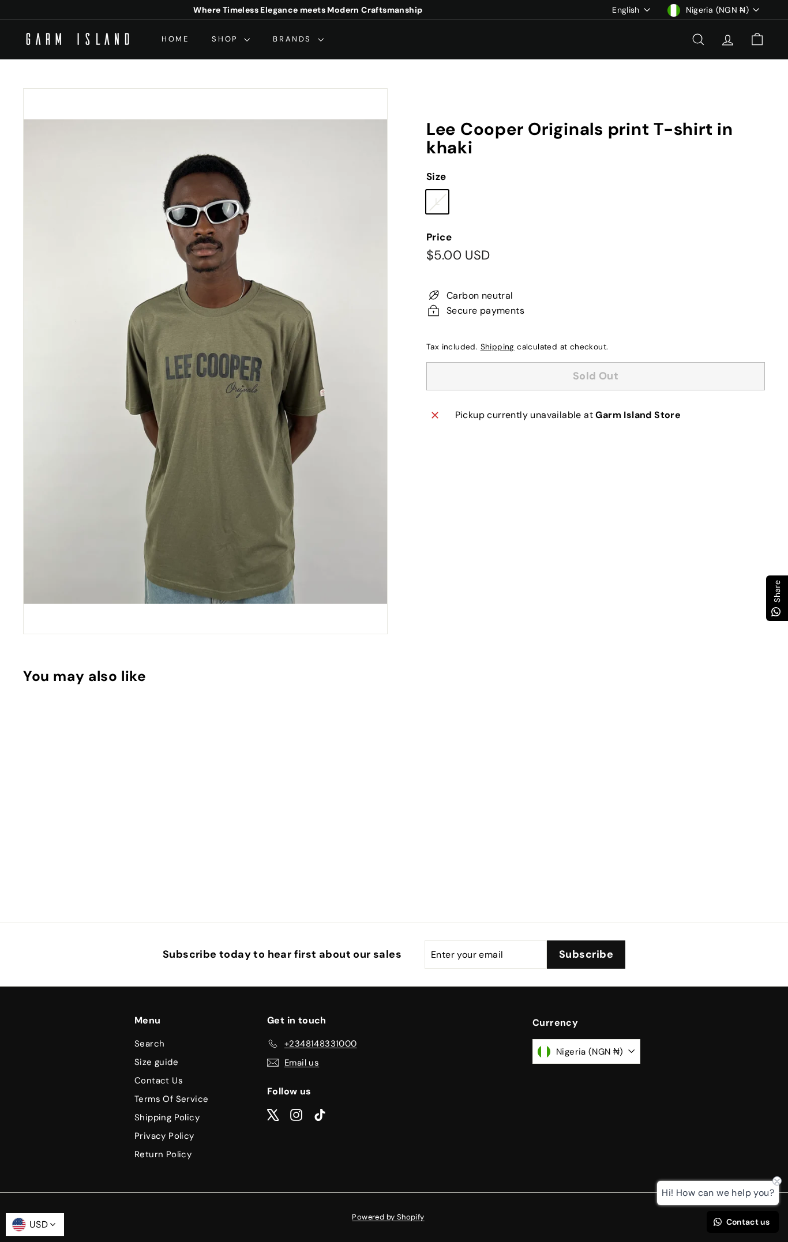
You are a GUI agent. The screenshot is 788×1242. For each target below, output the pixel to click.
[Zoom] (205, 361)
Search (149, 1043)
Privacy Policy (164, 1136)
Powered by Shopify (388, 1217)
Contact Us (158, 1080)
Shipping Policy (167, 1117)
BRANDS (293, 39)
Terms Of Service (171, 1099)
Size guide (156, 1062)
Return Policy (163, 1154)
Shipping (498, 347)
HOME (175, 39)
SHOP (226, 39)
